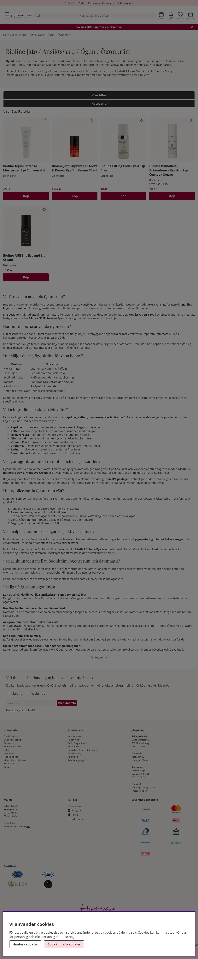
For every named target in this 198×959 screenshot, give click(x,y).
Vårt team (9, 753)
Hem (6, 35)
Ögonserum (70, 569)
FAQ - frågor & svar (77, 743)
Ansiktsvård (37, 35)
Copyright (9, 766)
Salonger (8, 749)
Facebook (76, 806)
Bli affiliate (9, 763)
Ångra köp (73, 756)
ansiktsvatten (72, 508)
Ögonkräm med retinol (17, 469)
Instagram (76, 810)
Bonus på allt (126, 3)
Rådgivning (73, 739)
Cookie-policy (75, 753)
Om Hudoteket (11, 736)
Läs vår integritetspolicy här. (21, 710)
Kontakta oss (74, 736)
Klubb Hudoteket (12, 746)
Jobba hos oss (11, 756)
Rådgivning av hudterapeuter (102, 3)
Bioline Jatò (19, 35)
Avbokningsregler (76, 760)
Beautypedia (74, 746)
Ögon (51, 35)
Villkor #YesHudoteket (15, 760)
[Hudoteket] (21, 16)
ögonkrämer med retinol (91, 75)
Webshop (38, 693)
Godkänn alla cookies (64, 944)
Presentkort (9, 743)
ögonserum (175, 398)
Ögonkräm (64, 35)
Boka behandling (12, 739)
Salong (17, 693)
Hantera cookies (25, 944)
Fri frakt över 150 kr (74, 3)
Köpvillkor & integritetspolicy (82, 749)
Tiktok (75, 814)
